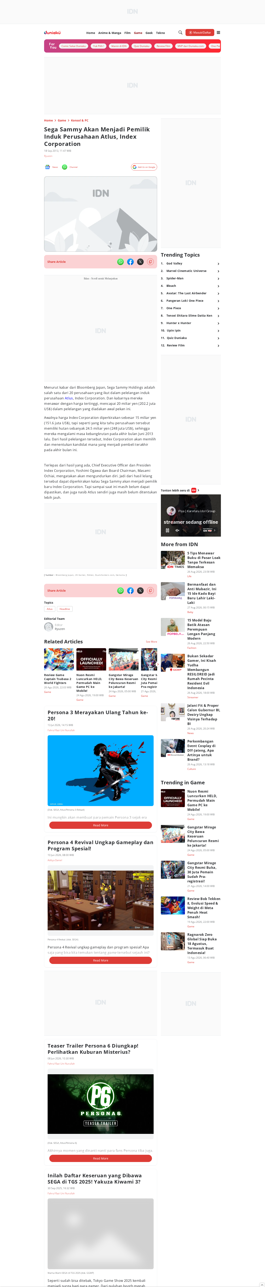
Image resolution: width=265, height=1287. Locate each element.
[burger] (218, 32)
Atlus (69, 398)
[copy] (150, 261)
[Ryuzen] (48, 626)
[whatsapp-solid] (120, 261)
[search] (180, 32)
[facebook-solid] (130, 261)
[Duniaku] (52, 32)
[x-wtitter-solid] (140, 261)
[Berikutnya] (157, 664)
